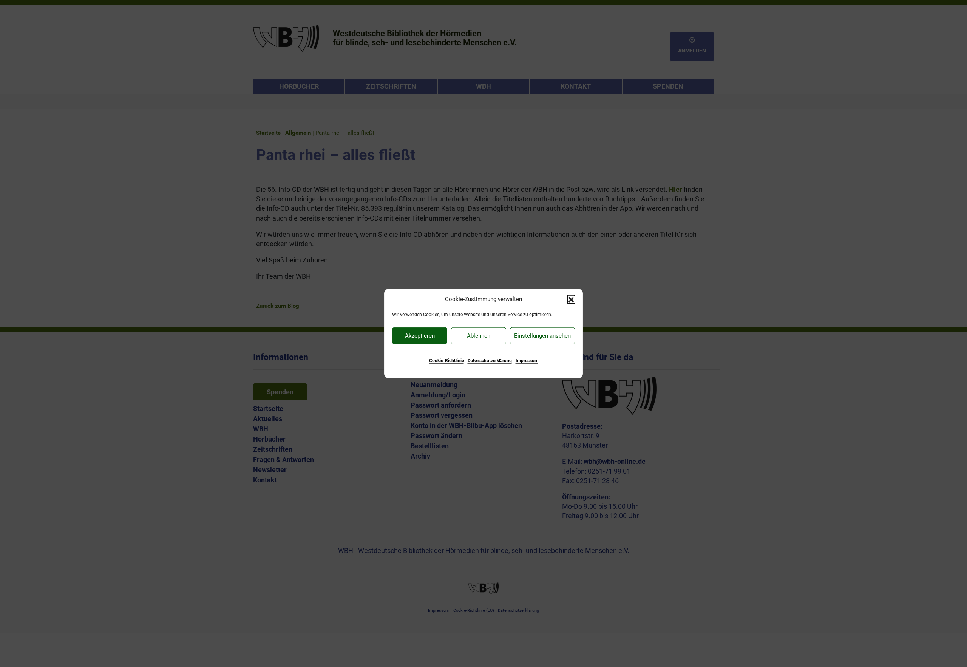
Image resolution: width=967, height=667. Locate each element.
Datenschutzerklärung (490, 360)
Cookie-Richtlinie (446, 360)
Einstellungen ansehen (542, 335)
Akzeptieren (420, 335)
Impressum (527, 360)
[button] (571, 299)
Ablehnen (478, 335)
